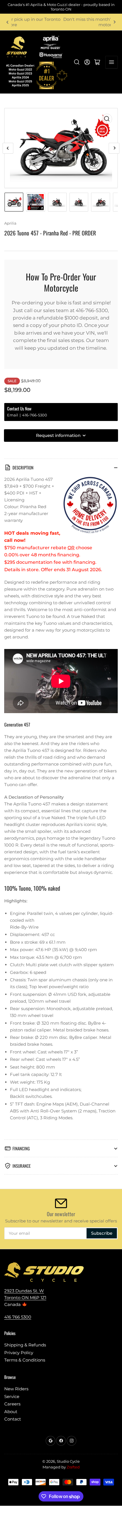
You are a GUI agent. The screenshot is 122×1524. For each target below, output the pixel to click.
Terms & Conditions (24, 1360)
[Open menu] (111, 62)
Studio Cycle (68, 1461)
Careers (12, 1404)
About (10, 1411)
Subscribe (101, 1233)
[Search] (77, 62)
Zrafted (73, 1467)
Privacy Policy (18, 1352)
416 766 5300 (17, 1317)
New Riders (16, 1388)
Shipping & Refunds (25, 1345)
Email (13, 415)
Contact (12, 1419)
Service (11, 1396)
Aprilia (10, 223)
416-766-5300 (34, 415)
